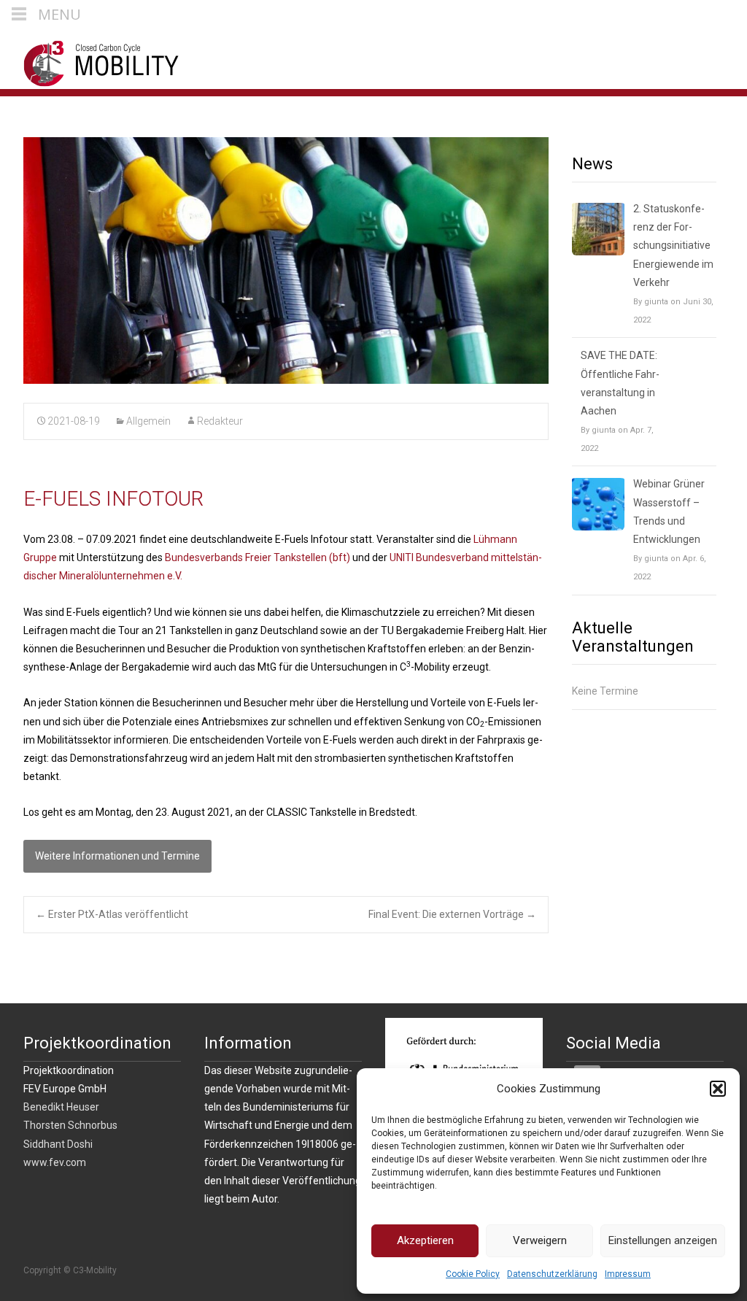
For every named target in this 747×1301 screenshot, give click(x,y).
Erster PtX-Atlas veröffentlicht (112, 914)
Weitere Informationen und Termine (117, 856)
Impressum (628, 1274)
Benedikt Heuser (61, 1107)
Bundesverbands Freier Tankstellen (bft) (257, 557)
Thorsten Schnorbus (70, 1125)
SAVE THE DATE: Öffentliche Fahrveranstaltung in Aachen (620, 383)
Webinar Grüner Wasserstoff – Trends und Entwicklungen (669, 511)
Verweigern (540, 1240)
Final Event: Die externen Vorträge (452, 914)
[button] (718, 1088)
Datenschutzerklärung (552, 1274)
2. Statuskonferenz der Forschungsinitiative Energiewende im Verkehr (673, 245)
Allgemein (148, 421)
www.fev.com (54, 1162)
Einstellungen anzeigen (662, 1240)
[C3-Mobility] (90, 60)
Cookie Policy (473, 1274)
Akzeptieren (425, 1240)
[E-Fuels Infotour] (286, 260)
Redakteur (220, 421)
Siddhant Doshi (58, 1144)
